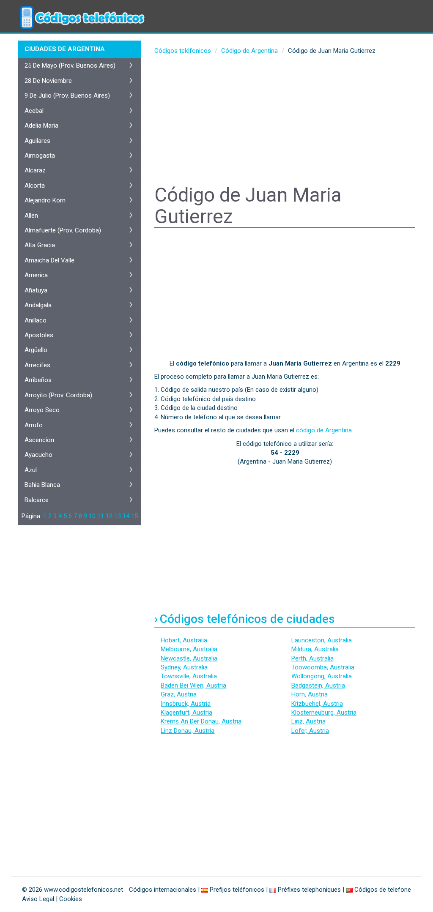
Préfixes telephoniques (309, 889)
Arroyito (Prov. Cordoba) (58, 395)
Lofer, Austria (310, 731)
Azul (31, 470)
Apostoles (39, 335)
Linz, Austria (308, 721)
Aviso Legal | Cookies (52, 899)
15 (134, 516)
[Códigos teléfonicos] (81, 10)
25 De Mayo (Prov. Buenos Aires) (70, 65)
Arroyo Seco (42, 410)
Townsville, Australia (189, 676)
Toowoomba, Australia (322, 667)
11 (100, 516)
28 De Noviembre (48, 81)
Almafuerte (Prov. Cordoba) (63, 230)
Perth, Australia (312, 658)
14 (126, 516)
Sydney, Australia (184, 667)
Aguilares (37, 141)
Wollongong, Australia (321, 676)
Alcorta (35, 185)
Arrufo (34, 425)
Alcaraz (35, 170)
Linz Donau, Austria (187, 731)
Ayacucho (38, 455)
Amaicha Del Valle (49, 260)
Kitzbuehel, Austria (317, 703)
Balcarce (37, 500)
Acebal (34, 111)
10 (92, 516)
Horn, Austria (309, 694)
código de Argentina (324, 430)
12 (109, 516)
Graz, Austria (179, 694)
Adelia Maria (41, 125)
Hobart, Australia (184, 640)
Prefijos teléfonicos (237, 889)
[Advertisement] (284, 121)
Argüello (36, 350)
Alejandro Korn (45, 200)
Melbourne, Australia (189, 649)
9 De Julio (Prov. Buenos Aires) (67, 95)
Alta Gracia (40, 245)
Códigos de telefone (382, 889)
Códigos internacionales (162, 889)
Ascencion (39, 440)
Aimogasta (40, 155)
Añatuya (36, 290)
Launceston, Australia (321, 640)
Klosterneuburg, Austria (323, 712)
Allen (31, 215)
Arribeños (38, 380)
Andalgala (38, 305)
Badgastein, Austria (318, 685)
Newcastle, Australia (189, 658)
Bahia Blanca (42, 485)
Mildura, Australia (315, 649)
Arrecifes (37, 365)
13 (117, 516)
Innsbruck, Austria (186, 703)
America (36, 275)
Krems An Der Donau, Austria (201, 721)
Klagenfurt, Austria (186, 712)
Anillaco (36, 320)
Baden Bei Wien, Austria (193, 685)
